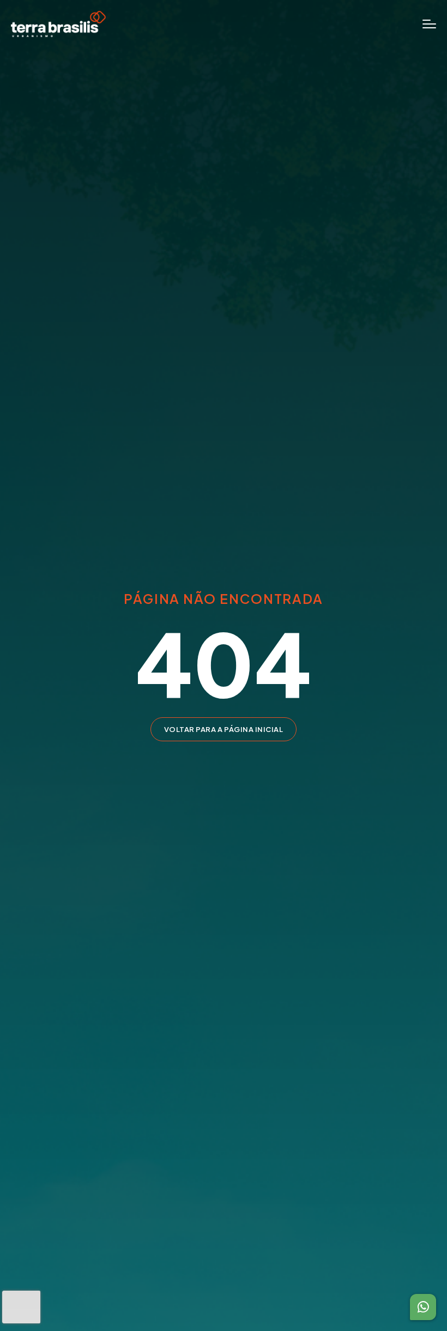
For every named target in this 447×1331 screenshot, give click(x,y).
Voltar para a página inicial (223, 729)
